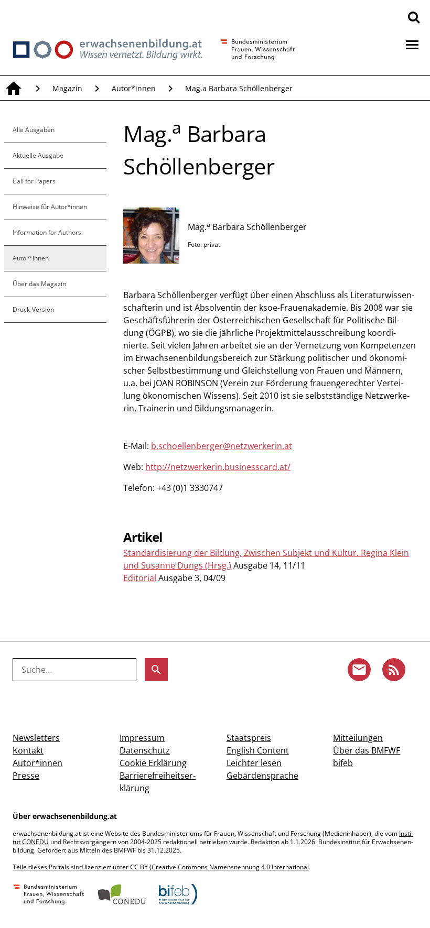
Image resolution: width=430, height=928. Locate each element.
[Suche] (414, 16)
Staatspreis (249, 738)
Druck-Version (33, 309)
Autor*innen (134, 88)
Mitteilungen (358, 738)
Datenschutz (145, 750)
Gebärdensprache (262, 775)
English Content (258, 750)
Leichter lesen (254, 763)
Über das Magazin (39, 283)
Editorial (139, 578)
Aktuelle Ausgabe (38, 155)
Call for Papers (34, 181)
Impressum (142, 738)
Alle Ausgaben (34, 129)
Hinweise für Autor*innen (50, 206)
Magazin (67, 88)
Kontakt (28, 750)
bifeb (343, 763)
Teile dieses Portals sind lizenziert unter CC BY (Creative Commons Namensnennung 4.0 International (161, 867)
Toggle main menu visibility (412, 44)
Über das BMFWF (366, 750)
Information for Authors (47, 232)
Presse (26, 775)
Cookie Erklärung (153, 763)
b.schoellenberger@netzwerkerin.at (221, 446)
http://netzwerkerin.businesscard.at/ (218, 467)
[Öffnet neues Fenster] (49, 895)
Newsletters (36, 738)
